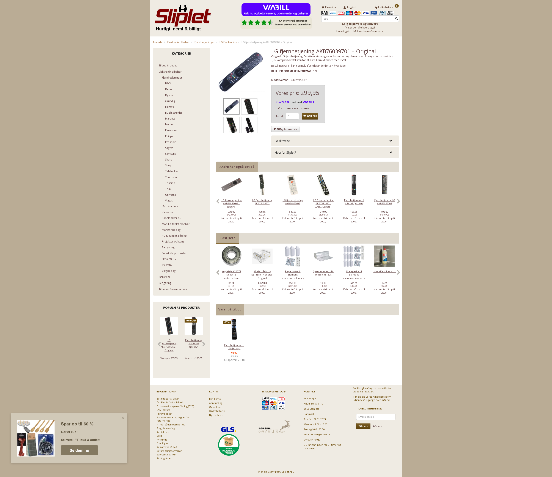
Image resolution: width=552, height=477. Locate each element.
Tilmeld (363, 426)
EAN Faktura (163, 409)
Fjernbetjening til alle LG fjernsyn (193, 343)
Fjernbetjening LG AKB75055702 (384, 201)
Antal (280, 116)
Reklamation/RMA (167, 447)
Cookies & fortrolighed (170, 402)
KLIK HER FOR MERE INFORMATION (294, 71)
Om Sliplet (163, 443)
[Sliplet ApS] (182, 16)
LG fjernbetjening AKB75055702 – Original (169, 345)
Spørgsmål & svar (166, 454)
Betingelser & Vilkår (168, 398)
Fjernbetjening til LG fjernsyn (234, 346)
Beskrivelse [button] (282, 141)
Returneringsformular (169, 450)
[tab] (335, 141)
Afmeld (377, 426)
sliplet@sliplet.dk (321, 434)
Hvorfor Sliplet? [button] (285, 152)
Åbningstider (164, 458)
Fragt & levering (166, 428)
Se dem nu (79, 450)
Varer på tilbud (230, 309)
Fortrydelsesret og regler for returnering (173, 419)
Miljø (159, 435)
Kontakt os (162, 432)
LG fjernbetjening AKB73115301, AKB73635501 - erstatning (323, 205)
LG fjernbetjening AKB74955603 (293, 201)
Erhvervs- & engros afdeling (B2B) (175, 406)
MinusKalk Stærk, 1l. (384, 271)
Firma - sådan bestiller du (171, 424)
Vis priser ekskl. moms (293, 108)
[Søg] (396, 18)
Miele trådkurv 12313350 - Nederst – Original (262, 275)
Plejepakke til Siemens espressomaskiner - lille (293, 276)
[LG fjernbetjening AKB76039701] (240, 72)
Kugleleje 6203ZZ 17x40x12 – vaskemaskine (231, 275)
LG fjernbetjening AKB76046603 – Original (231, 203)
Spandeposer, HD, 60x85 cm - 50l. (323, 273)
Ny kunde (162, 439)
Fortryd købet (164, 413)
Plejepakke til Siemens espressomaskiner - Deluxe (354, 276)
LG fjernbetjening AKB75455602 (262, 201)
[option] (231, 203)
